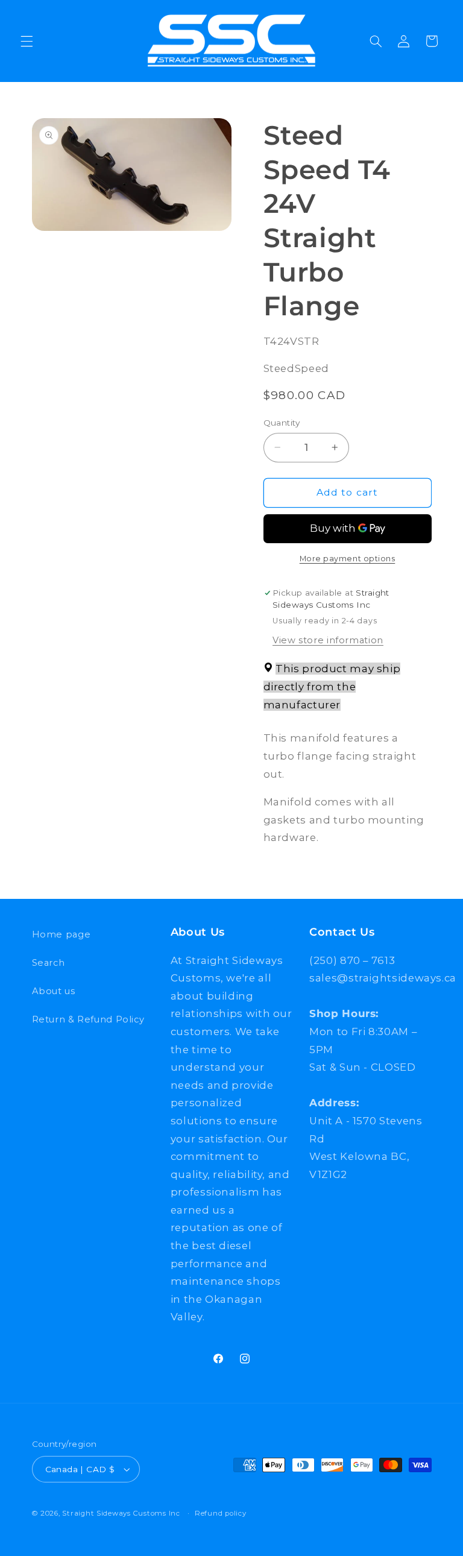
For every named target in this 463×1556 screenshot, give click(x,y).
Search (48, 962)
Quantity (281, 422)
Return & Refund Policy (88, 1019)
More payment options (347, 558)
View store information (327, 640)
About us (53, 991)
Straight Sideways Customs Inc (121, 1513)
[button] (26, 41)
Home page (61, 934)
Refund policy (221, 1513)
